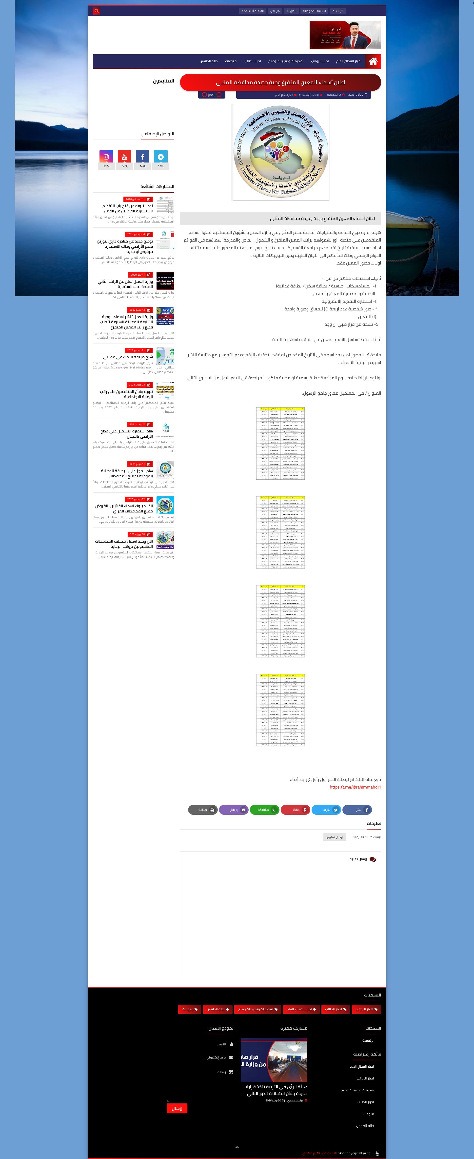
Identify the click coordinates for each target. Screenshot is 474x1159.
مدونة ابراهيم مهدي (318, 1153)
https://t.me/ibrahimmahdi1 (355, 787)
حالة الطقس (209, 61)
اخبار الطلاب (252, 61)
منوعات (231, 61)
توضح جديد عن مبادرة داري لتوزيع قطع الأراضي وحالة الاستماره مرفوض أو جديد (125, 246)
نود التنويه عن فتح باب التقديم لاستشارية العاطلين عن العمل (127, 208)
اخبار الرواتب (320, 61)
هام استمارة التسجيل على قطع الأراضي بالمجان (126, 433)
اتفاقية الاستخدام (253, 11)
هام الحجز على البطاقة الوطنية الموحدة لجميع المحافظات (127, 473)
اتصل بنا (291, 11)
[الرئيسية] (373, 61)
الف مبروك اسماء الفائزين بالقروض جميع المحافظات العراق (124, 508)
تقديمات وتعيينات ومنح (286, 61)
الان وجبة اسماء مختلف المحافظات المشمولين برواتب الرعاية (124, 543)
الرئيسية (338, 11)
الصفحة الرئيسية (310, 95)
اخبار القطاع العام (348, 61)
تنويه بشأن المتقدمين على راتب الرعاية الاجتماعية (126, 394)
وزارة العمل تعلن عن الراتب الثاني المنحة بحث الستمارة (125, 284)
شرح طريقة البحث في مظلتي (128, 357)
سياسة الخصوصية (314, 11)
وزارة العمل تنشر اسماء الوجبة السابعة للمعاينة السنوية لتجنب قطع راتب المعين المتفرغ (126, 322)
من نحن (275, 11)
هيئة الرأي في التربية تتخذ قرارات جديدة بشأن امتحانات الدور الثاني (275, 1090)
